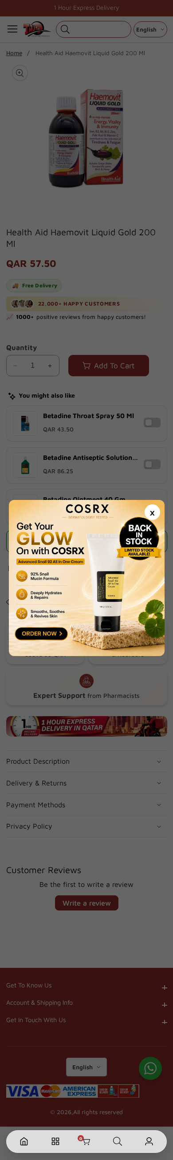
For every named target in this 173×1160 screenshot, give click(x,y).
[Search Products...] (117, 1141)
